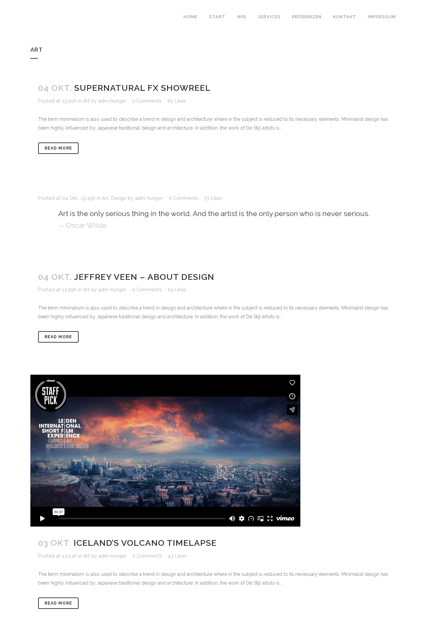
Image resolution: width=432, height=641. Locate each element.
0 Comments (147, 101)
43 (177, 556)
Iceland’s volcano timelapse (145, 543)
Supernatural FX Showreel (142, 88)
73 (213, 198)
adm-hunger (112, 101)
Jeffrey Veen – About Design (144, 277)
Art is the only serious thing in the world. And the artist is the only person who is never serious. (214, 213)
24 (176, 289)
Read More (58, 148)
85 (176, 101)
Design (119, 198)
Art (86, 101)
